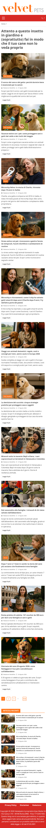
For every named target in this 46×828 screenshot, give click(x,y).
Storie (5, 181)
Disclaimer (24, 805)
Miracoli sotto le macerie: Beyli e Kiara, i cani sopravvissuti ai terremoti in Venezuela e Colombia (30, 794)
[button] (43, 18)
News (5, 450)
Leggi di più (6, 100)
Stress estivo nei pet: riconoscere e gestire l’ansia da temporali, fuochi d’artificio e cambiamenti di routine (22, 244)
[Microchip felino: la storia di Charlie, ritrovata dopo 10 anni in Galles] (23, 171)
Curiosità (6, 345)
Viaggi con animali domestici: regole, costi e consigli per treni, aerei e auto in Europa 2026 (29, 772)
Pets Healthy (8, 76)
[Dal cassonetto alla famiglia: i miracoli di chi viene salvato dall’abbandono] (23, 494)
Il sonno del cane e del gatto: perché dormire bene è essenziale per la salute (29, 717)
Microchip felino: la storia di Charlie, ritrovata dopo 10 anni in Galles (28, 737)
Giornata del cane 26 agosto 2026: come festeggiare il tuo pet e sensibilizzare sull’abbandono (18, 669)
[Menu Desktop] (3, 18)
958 (24, 699)
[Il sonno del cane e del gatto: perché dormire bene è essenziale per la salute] (23, 66)
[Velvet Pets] (23, 7)
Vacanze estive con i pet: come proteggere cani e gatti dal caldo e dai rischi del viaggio (29, 727)
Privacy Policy (10, 805)
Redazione (36, 805)
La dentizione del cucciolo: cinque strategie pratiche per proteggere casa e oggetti (30, 783)
